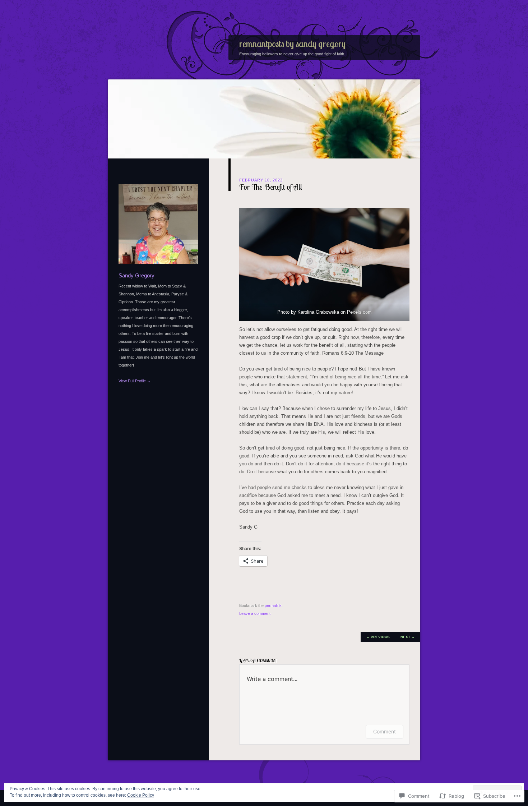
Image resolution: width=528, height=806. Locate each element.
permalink (273, 605)
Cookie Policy (140, 795)
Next (407, 637)
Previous (378, 637)
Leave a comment (254, 613)
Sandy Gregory (136, 275)
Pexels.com (359, 312)
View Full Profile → (135, 381)
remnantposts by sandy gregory (292, 43)
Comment (384, 731)
